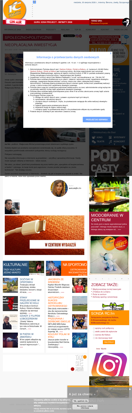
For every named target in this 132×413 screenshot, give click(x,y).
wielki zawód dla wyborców (106, 331)
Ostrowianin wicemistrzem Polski (78, 272)
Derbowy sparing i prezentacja (105, 297)
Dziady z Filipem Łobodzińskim (30, 317)
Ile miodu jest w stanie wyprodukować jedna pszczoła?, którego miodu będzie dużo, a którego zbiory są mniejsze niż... (109, 226)
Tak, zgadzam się (80, 401)
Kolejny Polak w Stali (59, 335)
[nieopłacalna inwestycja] (12, 214)
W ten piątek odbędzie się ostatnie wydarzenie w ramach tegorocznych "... (30, 342)
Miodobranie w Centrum (107, 217)
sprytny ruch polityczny (104, 328)
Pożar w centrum (99, 294)
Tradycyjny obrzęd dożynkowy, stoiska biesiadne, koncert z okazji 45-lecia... (30, 288)
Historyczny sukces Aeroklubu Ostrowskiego (57, 301)
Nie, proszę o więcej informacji (85, 407)
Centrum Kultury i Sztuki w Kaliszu (73, 69)
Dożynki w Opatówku (26, 280)
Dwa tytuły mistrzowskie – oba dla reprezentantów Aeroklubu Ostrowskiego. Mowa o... (58, 312)
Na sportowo (75, 264)
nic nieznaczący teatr (103, 338)
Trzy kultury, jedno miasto (12, 271)
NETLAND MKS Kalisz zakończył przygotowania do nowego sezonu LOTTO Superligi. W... (59, 328)
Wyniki (103, 349)
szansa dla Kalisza (102, 334)
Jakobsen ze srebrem (56, 280)
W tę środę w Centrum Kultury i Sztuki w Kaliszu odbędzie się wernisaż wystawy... (30, 309)
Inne (98, 349)
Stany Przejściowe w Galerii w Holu (29, 300)
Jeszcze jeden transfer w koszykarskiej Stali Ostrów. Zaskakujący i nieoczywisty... (58, 343)
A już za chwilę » (82, 394)
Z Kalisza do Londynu (101, 291)
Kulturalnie (15, 264)
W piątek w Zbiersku (27, 335)
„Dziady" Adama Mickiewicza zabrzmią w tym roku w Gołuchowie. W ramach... (31, 325)
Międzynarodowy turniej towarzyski (107, 289)
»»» (29, 292)
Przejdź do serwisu (97, 119)
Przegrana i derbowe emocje (59, 320)
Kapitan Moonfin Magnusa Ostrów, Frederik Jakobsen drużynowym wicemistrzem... (59, 288)
